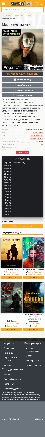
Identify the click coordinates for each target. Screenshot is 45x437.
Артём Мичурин (12, 324)
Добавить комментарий (21, 226)
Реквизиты (8, 352)
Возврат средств (33, 365)
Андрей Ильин (38, 133)
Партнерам (9, 383)
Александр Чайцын (36, 139)
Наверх (39, 419)
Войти (37, 2)
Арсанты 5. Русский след (33, 269)
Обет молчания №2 (36, 136)
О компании (9, 348)
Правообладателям (12, 379)
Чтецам (7, 374)
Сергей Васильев (12, 272)
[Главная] (2, 15)
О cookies (30, 355)
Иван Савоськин (12, 274)
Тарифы (7, 365)
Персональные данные (10, 359)
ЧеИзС (34, 326)
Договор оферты (33, 360)
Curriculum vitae (11, 269)
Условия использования (32, 349)
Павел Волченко (34, 324)
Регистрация (39, 4)
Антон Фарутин (34, 272)
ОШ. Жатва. (11, 321)
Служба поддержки (12, 388)
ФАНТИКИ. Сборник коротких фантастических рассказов (33, 317)
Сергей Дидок (12, 326)
